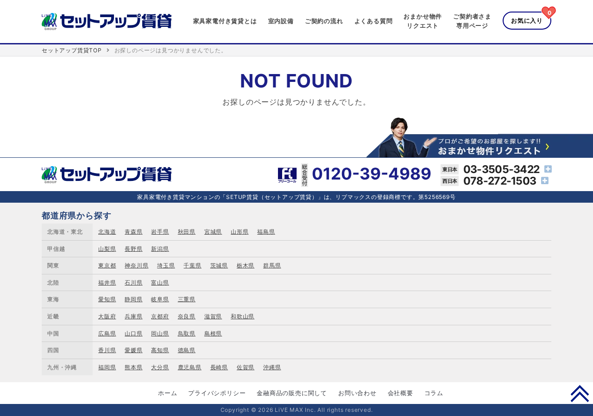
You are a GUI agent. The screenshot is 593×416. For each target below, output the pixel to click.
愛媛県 (133, 350)
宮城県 (213, 231)
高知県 (160, 350)
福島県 (266, 231)
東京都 (107, 265)
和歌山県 (242, 316)
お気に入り (527, 20)
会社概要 (400, 393)
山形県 (239, 231)
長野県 (133, 248)
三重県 (187, 299)
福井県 (107, 282)
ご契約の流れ (324, 21)
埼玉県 (166, 265)
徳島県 (187, 350)
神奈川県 (136, 265)
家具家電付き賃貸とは (225, 21)
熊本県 (133, 367)
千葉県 (192, 265)
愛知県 (107, 299)
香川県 (107, 350)
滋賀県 (213, 316)
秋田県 (187, 231)
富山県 (160, 282)
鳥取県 (187, 333)
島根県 (213, 333)
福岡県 (107, 367)
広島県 (107, 333)
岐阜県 (160, 299)
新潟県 (160, 248)
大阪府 (107, 316)
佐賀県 (245, 367)
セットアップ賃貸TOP (72, 50)
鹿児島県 (190, 367)
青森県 (133, 231)
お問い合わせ (357, 393)
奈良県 (187, 316)
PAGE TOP (579, 393)
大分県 (160, 367)
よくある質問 (373, 21)
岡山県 (160, 333)
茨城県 (219, 265)
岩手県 (160, 231)
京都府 (160, 316)
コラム (433, 393)
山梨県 (107, 248)
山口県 (133, 333)
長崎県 (219, 367)
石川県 (133, 282)
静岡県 (133, 299)
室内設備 (281, 21)
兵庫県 (133, 316)
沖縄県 (272, 367)
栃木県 (245, 265)
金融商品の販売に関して (292, 393)
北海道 (107, 231)
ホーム (167, 393)
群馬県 (272, 265)
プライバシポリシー (217, 393)
